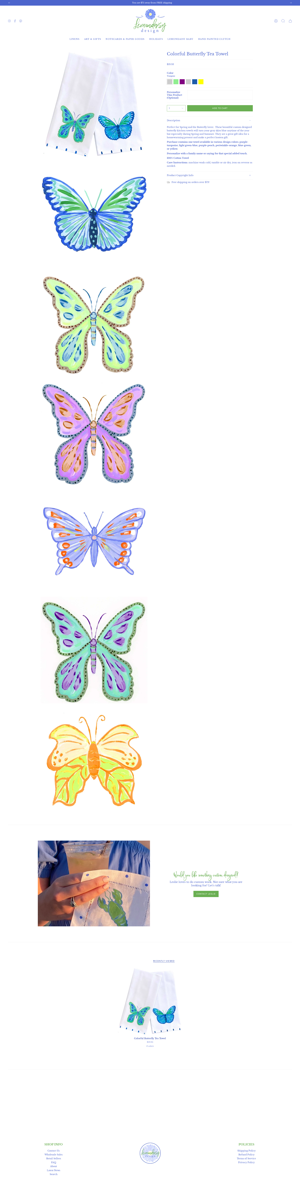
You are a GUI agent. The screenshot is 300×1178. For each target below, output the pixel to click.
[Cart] (290, 21)
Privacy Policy (246, 1162)
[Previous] (9, 2)
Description (173, 120)
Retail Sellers (53, 1158)
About (53, 1166)
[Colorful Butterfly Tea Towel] (150, 1001)
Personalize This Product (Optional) (174, 95)
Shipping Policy (246, 1150)
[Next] (290, 2)
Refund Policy (246, 1154)
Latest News (53, 1170)
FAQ (53, 1162)
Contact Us (54, 1150)
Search (54, 1174)
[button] (283, 21)
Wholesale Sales (53, 1154)
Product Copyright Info (180, 175)
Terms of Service (246, 1158)
